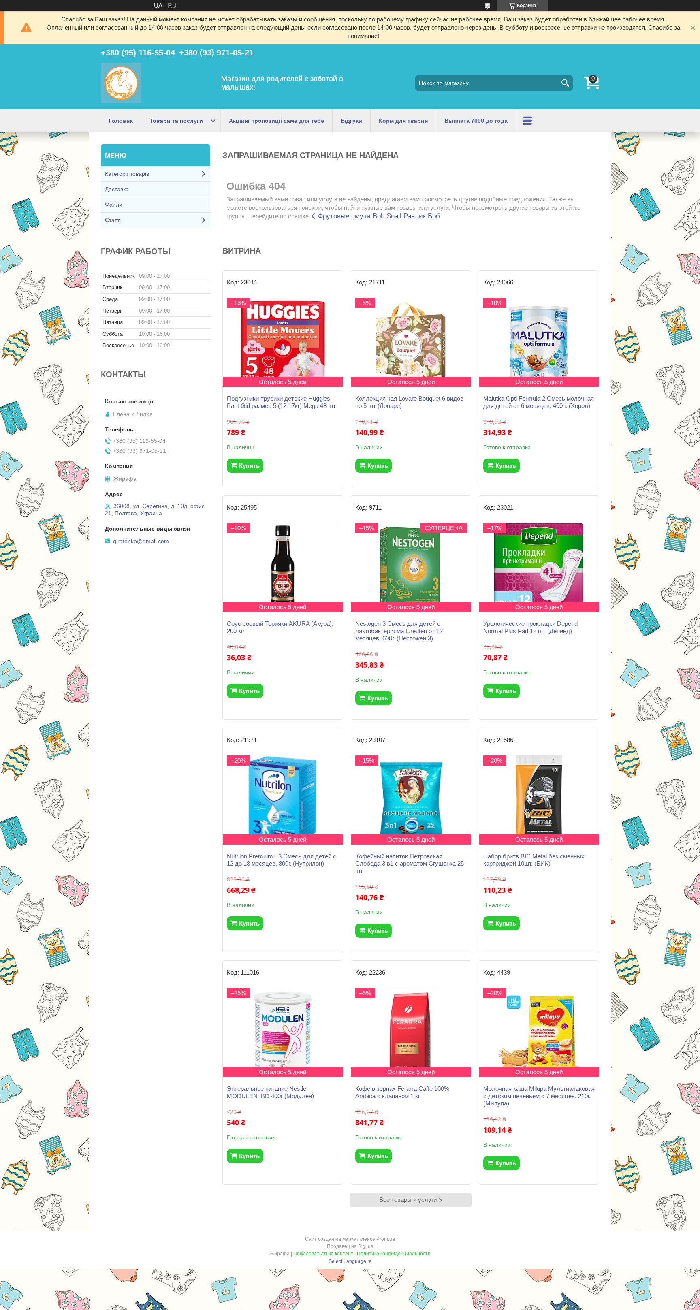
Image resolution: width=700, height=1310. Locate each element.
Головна (121, 120)
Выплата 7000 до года (476, 120)
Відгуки (351, 120)
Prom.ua (385, 1239)
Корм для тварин (403, 120)
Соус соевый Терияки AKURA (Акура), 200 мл (280, 627)
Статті (113, 220)
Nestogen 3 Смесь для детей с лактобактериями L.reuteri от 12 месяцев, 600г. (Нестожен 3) (399, 631)
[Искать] (565, 83)
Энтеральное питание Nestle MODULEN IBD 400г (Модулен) (270, 1092)
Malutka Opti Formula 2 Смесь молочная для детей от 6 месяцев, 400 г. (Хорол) (538, 402)
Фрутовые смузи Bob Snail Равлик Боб (379, 216)
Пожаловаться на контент (323, 1254)
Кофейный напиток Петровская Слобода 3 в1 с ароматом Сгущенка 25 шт (409, 863)
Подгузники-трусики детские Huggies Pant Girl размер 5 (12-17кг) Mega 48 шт (281, 402)
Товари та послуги (176, 120)
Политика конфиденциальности (394, 1254)
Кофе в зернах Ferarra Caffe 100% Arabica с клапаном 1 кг (402, 1092)
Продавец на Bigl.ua (350, 1246)
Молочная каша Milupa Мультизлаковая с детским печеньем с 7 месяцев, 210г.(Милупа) (539, 1096)
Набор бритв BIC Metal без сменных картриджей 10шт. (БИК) (534, 860)
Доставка (117, 189)
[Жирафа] (121, 83)
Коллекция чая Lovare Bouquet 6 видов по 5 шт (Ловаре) (409, 402)
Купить (249, 465)
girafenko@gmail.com (141, 541)
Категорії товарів (127, 174)
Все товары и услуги (408, 1199)
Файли (113, 204)
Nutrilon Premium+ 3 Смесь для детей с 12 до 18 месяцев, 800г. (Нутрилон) (281, 860)
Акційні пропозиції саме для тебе (276, 120)
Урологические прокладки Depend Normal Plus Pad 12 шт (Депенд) (530, 627)
